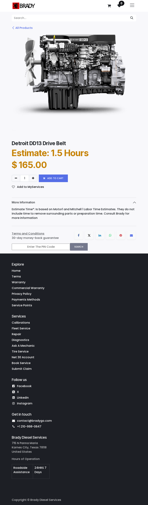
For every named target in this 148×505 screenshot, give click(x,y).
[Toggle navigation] (132, 6)
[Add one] (33, 178)
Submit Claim (22, 369)
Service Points (22, 305)
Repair (16, 334)
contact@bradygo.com (34, 421)
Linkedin (23, 398)
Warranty (18, 282)
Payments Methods (26, 299)
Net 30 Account (23, 357)
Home (16, 271)
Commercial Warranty (28, 288)
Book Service (21, 363)
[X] (89, 235)
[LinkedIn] (99, 235)
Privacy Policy (21, 294)
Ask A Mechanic (23, 346)
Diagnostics (20, 340)
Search (78, 246)
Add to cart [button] (55, 178)
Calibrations (21, 323)
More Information (23, 202)
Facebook (24, 386)
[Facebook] (78, 235)
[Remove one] (16, 178)
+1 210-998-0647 (29, 426)
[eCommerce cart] (109, 5)
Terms (16, 276)
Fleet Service (21, 328)
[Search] (131, 18)
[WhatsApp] (110, 235)
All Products (24, 28)
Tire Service (20, 351)
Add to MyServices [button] (30, 187)
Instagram (24, 403)
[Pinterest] (120, 235)
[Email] (131, 235)
